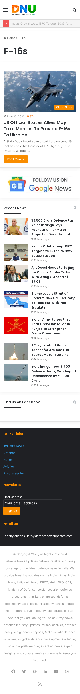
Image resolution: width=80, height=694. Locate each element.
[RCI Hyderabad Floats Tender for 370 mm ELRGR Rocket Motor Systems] (16, 351)
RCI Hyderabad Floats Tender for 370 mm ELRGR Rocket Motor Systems (52, 350)
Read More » (15, 159)
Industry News (13, 446)
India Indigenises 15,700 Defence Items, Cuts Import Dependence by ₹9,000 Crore (53, 373)
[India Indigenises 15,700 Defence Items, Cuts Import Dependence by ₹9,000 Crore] (16, 372)
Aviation (9, 466)
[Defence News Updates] (24, 9)
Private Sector (13, 473)
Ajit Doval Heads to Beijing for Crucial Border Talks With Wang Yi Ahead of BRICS (52, 274)
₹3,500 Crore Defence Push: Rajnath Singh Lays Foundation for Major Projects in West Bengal (53, 227)
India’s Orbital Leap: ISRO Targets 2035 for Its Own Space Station (51, 251)
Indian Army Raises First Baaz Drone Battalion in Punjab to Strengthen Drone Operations (50, 326)
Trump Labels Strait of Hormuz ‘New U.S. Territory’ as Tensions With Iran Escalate (53, 300)
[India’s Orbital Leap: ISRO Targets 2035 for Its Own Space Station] (16, 252)
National (9, 459)
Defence (9, 453)
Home (10, 38)
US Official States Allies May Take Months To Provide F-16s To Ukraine (37, 128)
